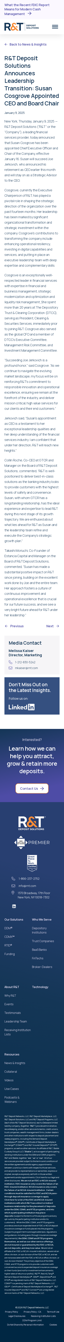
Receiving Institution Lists (43, 1316)
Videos (9, 1080)
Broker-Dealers (42, 967)
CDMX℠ (9, 937)
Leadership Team (15, 1021)
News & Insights (14, 1063)
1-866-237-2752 (29, 879)
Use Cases (11, 1089)
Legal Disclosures (16, 1316)
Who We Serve (42, 920)
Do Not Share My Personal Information (25, 1324)
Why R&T (10, 996)
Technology (40, 987)
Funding (9, 954)
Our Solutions (13, 920)
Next (50, 626)
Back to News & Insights (28, 44)
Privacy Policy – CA (32, 1311)
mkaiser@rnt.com (26, 668)
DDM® (8, 928)
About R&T (11, 987)
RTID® (8, 945)
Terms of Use (53, 1311)
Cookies (53, 1324)
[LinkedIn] (32, 906)
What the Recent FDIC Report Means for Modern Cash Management (27, 9)
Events (9, 1004)
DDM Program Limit (32, 1320)
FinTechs (37, 958)
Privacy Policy (11, 1311)
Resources (11, 1054)
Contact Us (29, 788)
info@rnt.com (27, 886)
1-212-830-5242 (25, 662)
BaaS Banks (39, 950)
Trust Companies (43, 941)
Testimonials (12, 1013)
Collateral (10, 1072)
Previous (17, 626)
